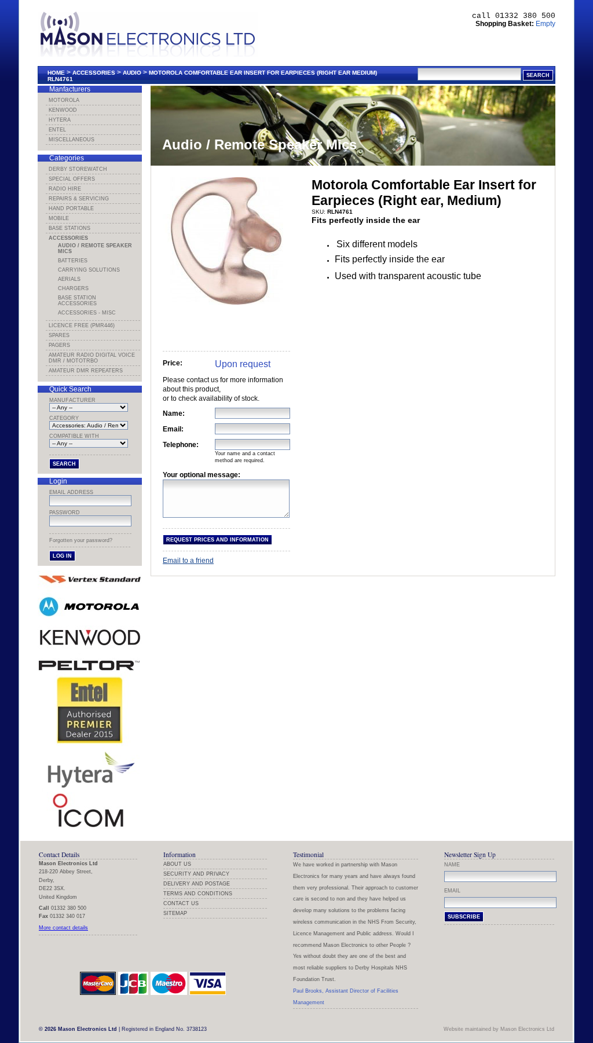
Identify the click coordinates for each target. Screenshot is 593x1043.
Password (64, 512)
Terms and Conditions (197, 893)
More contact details (63, 928)
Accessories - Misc (87, 313)
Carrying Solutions (89, 270)
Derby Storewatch (78, 169)
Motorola (64, 100)
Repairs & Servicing (79, 199)
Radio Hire (65, 189)
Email (452, 891)
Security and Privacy (196, 874)
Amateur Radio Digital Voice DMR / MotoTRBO (92, 358)
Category (64, 418)
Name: (174, 413)
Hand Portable (71, 208)
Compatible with (74, 436)
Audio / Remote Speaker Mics (95, 248)
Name (452, 865)
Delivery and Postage (196, 884)
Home (56, 72)
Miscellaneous (71, 139)
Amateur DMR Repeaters (86, 371)
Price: (172, 363)
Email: (173, 429)
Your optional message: (201, 474)
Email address (71, 492)
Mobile (59, 218)
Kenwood (63, 110)
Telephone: (181, 444)
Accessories (93, 72)
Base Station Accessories (77, 300)
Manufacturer (72, 400)
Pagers (59, 345)
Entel (57, 130)
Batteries (72, 261)
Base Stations (69, 228)
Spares (59, 335)
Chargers (73, 288)
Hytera (60, 120)
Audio (132, 72)
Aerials (69, 279)
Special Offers (72, 179)
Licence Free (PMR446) (82, 325)
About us (177, 864)
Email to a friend (188, 560)
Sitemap (175, 913)
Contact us (181, 903)
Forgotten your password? (80, 540)
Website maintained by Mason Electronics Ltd (499, 1029)
